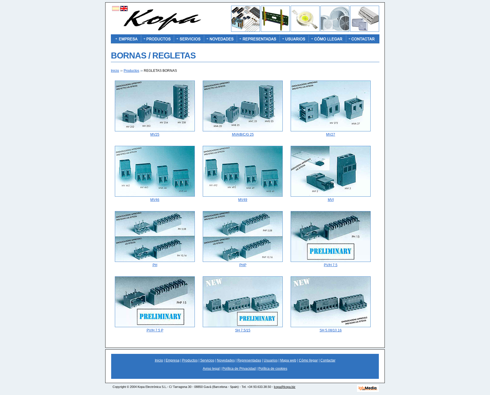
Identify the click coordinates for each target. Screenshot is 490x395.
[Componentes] (245, 31)
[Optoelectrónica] (305, 31)
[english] (124, 10)
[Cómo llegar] (327, 38)
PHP (242, 265)
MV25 (154, 134)
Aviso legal (211, 369)
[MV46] (155, 196)
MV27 (330, 134)
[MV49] (243, 196)
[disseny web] (368, 390)
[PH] (155, 261)
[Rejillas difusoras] (334, 31)
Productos (131, 71)
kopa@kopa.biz (284, 386)
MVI (331, 200)
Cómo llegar (308, 360)
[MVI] (331, 196)
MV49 (242, 200)
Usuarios (271, 360)
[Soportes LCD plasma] (275, 31)
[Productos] (157, 38)
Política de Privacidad (239, 369)
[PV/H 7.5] (331, 261)
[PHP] (243, 261)
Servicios (207, 360)
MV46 (154, 200)
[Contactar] (362, 38)
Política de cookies (272, 369)
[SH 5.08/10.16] (331, 326)
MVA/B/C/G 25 (243, 134)
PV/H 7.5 (330, 265)
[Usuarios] (294, 38)
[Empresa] (126, 38)
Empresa (172, 360)
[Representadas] (258, 38)
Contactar (327, 360)
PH (155, 265)
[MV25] (155, 130)
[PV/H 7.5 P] (155, 326)
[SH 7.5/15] (243, 326)
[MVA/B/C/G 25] (243, 130)
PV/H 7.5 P (155, 330)
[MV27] (331, 130)
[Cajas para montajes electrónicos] (364, 31)
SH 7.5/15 (242, 330)
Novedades (226, 360)
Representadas (249, 360)
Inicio (115, 71)
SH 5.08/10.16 (331, 330)
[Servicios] (189, 38)
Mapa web (288, 360)
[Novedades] (220, 38)
